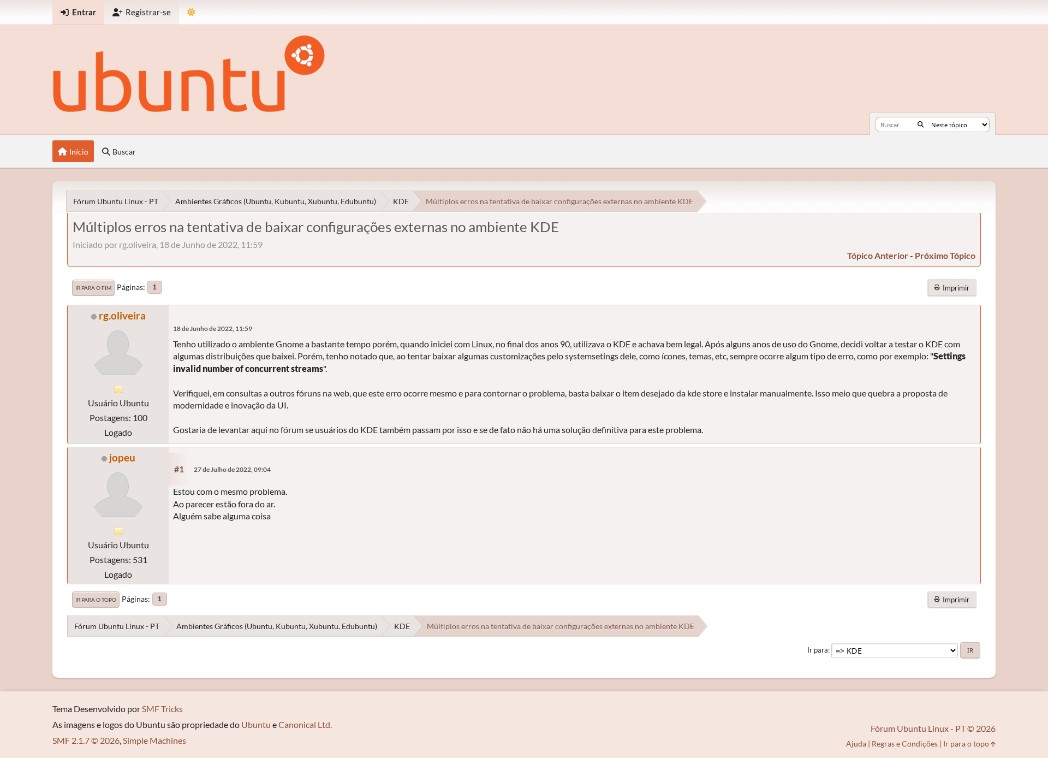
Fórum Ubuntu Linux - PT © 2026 (933, 728)
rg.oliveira (122, 315)
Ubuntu (256, 724)
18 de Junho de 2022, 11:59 (212, 328)
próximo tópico (945, 255)
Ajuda (856, 743)
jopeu (122, 457)
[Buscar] (920, 124)
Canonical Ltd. (305, 724)
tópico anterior (877, 255)
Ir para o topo (95, 599)
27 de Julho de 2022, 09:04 (232, 469)
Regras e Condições (905, 743)
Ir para (817, 650)
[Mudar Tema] (191, 12)
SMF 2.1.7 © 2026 (86, 740)
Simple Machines (154, 740)
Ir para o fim (93, 288)
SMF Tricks (162, 708)
